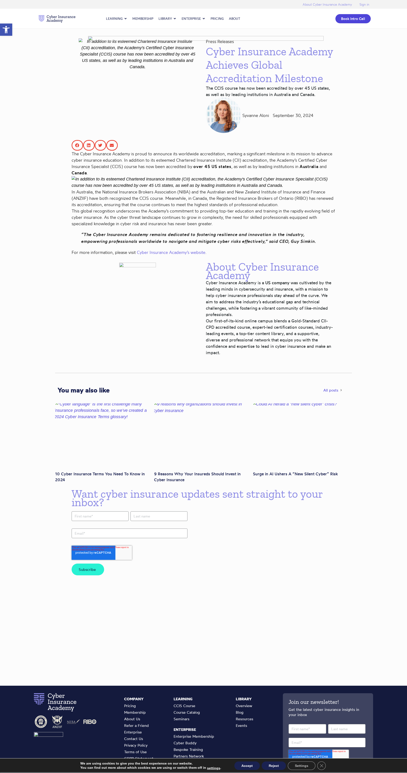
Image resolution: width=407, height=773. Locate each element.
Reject (274, 766)
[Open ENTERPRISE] (203, 18)
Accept (247, 766)
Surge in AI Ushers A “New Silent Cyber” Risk (295, 473)
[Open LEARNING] (125, 18)
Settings (301, 766)
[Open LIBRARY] (174, 18)
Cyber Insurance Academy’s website (171, 252)
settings (213, 768)
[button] (6, 30)
